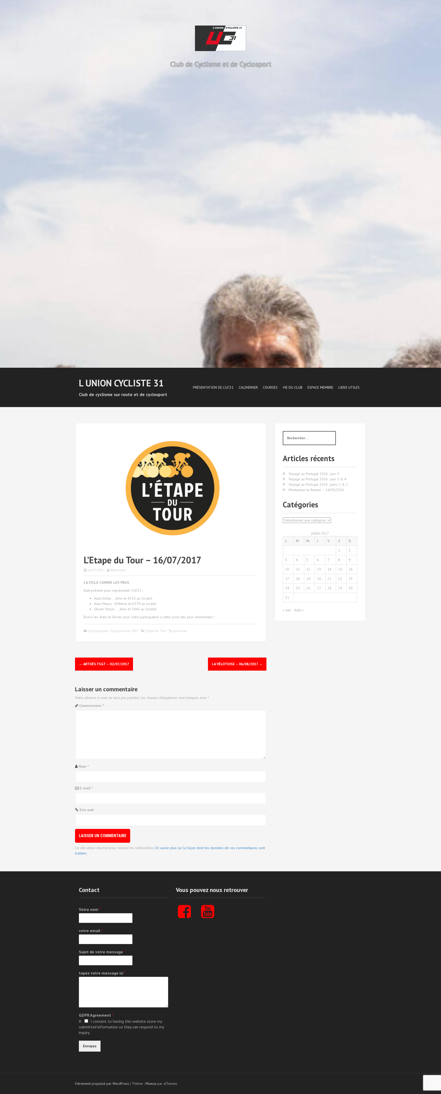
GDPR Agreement (96, 1015)
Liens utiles (349, 387)
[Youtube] (207, 915)
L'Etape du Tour (155, 631)
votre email (91, 930)
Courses (270, 387)
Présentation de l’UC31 (213, 387)
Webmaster (118, 570)
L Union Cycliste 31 (121, 383)
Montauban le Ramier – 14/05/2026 (316, 489)
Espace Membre (320, 387)
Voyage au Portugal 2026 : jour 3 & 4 (317, 479)
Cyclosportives (98, 631)
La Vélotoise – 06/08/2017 (237, 664)
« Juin (287, 610)
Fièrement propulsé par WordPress (102, 1083)
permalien (179, 631)
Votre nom (90, 909)
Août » (299, 610)
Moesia (150, 1083)
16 (351, 569)
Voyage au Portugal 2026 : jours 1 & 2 (318, 484)
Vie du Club (292, 387)
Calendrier (248, 387)
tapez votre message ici (102, 973)
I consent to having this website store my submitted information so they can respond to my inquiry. (121, 1027)
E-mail (86, 788)
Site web (86, 809)
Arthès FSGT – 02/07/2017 (104, 664)
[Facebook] (184, 915)
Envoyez (89, 1046)
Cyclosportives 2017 (124, 631)
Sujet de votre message (102, 951)
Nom (84, 766)
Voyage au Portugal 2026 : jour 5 (314, 473)
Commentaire (91, 705)
